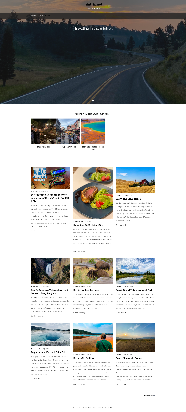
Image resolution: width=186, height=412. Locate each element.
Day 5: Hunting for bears (86, 290)
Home (47, 16)
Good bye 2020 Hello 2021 (88, 225)
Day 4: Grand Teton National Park (134, 290)
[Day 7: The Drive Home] (135, 191)
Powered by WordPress (93, 407)
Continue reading (37, 231)
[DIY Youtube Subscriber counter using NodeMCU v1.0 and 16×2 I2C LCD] (50, 187)
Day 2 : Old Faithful (83, 358)
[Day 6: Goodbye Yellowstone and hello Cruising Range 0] (50, 282)
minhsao (35, 191)
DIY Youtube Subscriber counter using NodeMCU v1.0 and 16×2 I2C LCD (50, 198)
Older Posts (148, 396)
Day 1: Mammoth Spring (129, 358)
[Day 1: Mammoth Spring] (135, 350)
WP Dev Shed (108, 407)
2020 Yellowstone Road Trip (93, 134)
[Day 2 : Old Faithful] (93, 350)
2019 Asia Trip (43, 133)
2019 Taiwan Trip (68, 133)
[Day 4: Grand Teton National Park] (135, 282)
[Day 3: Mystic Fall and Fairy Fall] (50, 344)
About (33, 16)
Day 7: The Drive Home (128, 198)
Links (40, 16)
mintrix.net (93, 5)
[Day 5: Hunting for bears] (93, 282)
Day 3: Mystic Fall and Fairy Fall (48, 352)
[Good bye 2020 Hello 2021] (93, 217)
